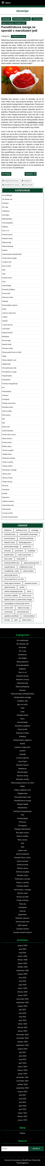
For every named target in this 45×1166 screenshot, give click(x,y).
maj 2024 (22, 1017)
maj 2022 (22, 1102)
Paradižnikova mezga (21, 19)
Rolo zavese (6, 415)
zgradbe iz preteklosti (11, 616)
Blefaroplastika (7, 219)
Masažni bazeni (7, 332)
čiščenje (7, 620)
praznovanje (28, 185)
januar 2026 (22, 963)
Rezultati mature (7, 407)
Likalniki (4, 321)
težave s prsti (26, 595)
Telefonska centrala (8, 458)
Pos (3, 387)
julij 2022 (22, 1095)
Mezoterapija (6, 340)
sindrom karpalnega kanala (13, 591)
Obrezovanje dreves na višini (11, 352)
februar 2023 (22, 1070)
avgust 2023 (22, 1049)
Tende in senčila (7, 462)
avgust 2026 (22, 945)
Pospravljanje (6, 391)
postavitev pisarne (31, 583)
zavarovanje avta (23, 612)
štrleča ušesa (26, 620)
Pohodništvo (6, 379)
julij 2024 (22, 1009)
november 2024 (23, 999)
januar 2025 (22, 995)
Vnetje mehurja (7, 481)
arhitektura (7, 530)
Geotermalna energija (9, 258)
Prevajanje (5, 399)
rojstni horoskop (9, 587)
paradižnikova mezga (35, 122)
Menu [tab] (8, 3)
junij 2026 (22, 949)
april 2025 (22, 985)
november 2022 (23, 1081)
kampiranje (31, 551)
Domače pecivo (7, 234)
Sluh (3, 423)
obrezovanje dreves (11, 575)
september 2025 (22, 970)
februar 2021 (22, 1116)
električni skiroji (9, 542)
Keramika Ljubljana (8, 289)
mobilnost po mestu (26, 567)
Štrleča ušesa (6, 446)
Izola (3, 274)
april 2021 (22, 1109)
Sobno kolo (6, 427)
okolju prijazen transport (12, 583)
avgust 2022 (22, 1091)
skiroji (29, 591)
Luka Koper (6, 328)
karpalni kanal (9, 555)
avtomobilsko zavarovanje (28, 534)
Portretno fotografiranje (10, 383)
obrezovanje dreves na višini (14, 579)
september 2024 (22, 1002)
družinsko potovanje (26, 538)
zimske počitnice (29, 616)
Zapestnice (6, 497)
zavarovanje (8, 612)
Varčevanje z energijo (9, 470)
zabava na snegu (23, 608)
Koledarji (5, 301)
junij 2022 (22, 1099)
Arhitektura (5, 211)
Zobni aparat (6, 509)
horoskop (7, 551)
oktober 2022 (22, 1084)
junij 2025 (22, 977)
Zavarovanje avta (8, 505)
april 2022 (22, 1106)
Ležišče (4, 317)
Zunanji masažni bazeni (10, 517)
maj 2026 (22, 952)
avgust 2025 (22, 974)
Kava (4, 281)
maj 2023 (22, 1059)
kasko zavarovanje (24, 555)
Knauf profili (6, 293)
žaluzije (4, 493)
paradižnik (26, 180)
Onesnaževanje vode (9, 368)
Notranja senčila (7, 348)
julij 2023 (22, 1052)
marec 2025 (22, 988)
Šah (3, 419)
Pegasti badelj (7, 376)
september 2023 (22, 1045)
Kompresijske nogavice (9, 305)
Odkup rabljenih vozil (9, 360)
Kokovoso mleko (7, 297)
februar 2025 (22, 992)
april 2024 (22, 1020)
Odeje (4, 356)
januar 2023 (22, 1074)
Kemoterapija (6, 285)
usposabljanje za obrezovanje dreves (17, 603)
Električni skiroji (7, 238)
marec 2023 (22, 1066)
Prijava (22, 1133)
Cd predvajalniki (7, 223)
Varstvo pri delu (7, 478)
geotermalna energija (11, 546)
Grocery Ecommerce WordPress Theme (21, 1160)
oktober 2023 (22, 1042)
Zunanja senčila (7, 513)
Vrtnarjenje (5, 489)
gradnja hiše (27, 546)
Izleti (3, 270)
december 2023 (23, 1034)
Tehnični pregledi (7, 450)
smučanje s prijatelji (11, 595)
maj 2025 (22, 981)
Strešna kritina (7, 442)
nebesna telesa (28, 571)
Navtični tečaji (6, 344)
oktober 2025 (22, 967)
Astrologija (5, 215)
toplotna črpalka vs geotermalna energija (18, 599)
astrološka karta (9, 534)
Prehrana (5, 395)
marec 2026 (22, 956)
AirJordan (5, 203)
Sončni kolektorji (7, 430)
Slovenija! (22, 10)
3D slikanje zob (7, 199)
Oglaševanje (6, 364)
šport (16, 620)
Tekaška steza (7, 454)
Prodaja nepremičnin (9, 403)
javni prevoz (19, 551)
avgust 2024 (22, 1006)
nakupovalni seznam (11, 180)
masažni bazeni (9, 567)
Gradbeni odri (6, 262)
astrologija (34, 530)
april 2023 (22, 1063)
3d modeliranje (7, 195)
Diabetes (5, 227)
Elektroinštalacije (7, 246)
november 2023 (23, 1038)
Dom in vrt (5, 230)
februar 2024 (22, 1027)
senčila (21, 587)
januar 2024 (22, 1031)
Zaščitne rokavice (8, 501)
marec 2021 (22, 1113)
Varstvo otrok (6, 474)
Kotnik (4, 309)
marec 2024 (22, 1024)
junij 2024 (22, 1013)
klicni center (8, 559)
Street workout (7, 438)
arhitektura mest (21, 530)
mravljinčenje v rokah (11, 571)
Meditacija (5, 336)
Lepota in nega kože (9, 313)
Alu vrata (5, 207)
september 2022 (22, 1088)
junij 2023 (22, 1056)
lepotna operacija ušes (31, 563)
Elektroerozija (6, 242)
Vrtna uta (5, 485)
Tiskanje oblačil (7, 466)
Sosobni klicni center (9, 434)
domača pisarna (9, 538)
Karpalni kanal (7, 277)
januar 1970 (22, 1120)
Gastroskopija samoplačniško (12, 254)
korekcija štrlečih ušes (11, 563)
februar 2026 (22, 960)
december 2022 (23, 1077)
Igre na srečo (6, 266)
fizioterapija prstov (25, 542)
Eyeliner (5, 250)
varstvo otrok (8, 608)
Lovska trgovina (7, 325)
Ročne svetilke (7, 411)
